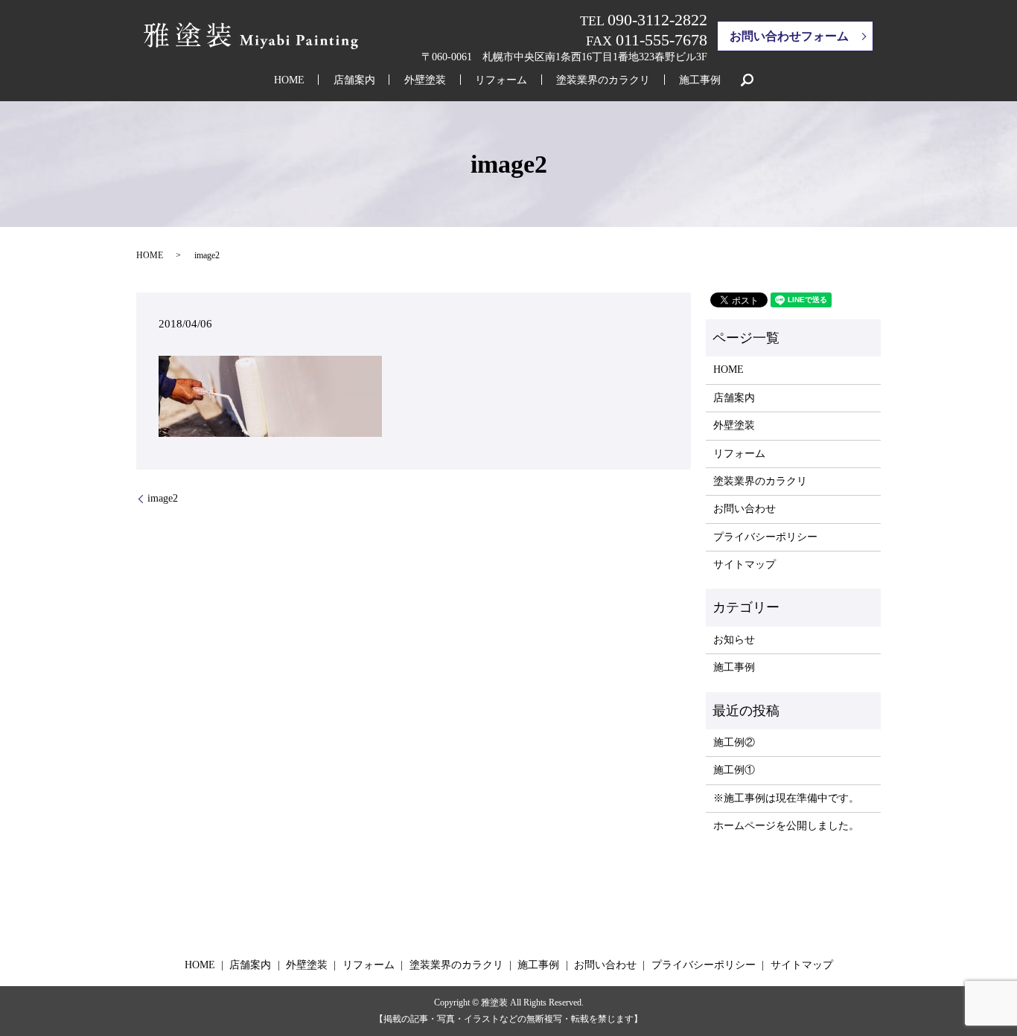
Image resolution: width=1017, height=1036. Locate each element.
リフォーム (501, 80)
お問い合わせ (744, 508)
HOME (289, 80)
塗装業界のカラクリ (603, 80)
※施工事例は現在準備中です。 (786, 798)
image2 (162, 498)
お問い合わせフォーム (789, 36)
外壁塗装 (425, 80)
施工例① (734, 770)
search (747, 79)
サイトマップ (744, 564)
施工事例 (700, 80)
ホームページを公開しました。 (786, 825)
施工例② (734, 742)
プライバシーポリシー (765, 537)
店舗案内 (354, 80)
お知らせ (734, 639)
